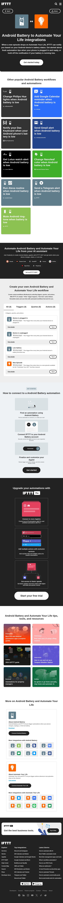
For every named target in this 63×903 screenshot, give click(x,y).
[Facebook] (19, 895)
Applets (4, 857)
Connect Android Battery (19, 733)
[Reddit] (45, 895)
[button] (60, 4)
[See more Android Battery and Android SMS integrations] (16, 753)
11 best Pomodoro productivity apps (49, 869)
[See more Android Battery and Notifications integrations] (31, 753)
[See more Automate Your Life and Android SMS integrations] (47, 805)
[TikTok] (41, 895)
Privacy (45, 890)
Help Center (5, 863)
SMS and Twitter (19, 866)
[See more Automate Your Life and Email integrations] (47, 798)
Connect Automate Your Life (20, 785)
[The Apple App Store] (25, 884)
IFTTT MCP (5, 860)
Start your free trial (31, 595)
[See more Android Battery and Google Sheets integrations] (31, 745)
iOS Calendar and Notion (21, 854)
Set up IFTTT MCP (31, 272)
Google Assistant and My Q (22, 860)
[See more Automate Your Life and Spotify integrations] (31, 805)
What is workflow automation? (48, 860)
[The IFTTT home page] (6, 3)
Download (12, 728)
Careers (20, 890)
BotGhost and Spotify (20, 863)
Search (4, 869)
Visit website (12, 780)
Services (4, 851)
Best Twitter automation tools (47, 854)
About (50, 890)
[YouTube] (32, 895)
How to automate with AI (46, 851)
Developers (13, 890)
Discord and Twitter (20, 878)
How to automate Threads (46, 872)
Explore (4, 847)
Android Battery (16, 35)
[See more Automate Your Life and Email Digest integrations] (31, 798)
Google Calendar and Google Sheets (25, 857)
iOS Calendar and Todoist (21, 872)
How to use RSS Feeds (45, 863)
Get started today (31, 62)
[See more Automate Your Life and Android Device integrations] (16, 805)
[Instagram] (28, 895)
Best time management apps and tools (50, 857)
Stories (4, 854)
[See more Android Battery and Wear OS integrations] (47, 745)
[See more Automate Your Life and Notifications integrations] (16, 798)
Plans (3, 872)
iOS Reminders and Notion (22, 869)
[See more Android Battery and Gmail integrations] (47, 753)
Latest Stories (44, 847)
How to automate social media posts (49, 875)
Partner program (29, 890)
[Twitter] (36, 895)
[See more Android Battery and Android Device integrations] (16, 745)
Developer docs (6, 875)
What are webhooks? (45, 866)
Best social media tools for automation (50, 878)
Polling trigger (18, 320)
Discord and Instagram (21, 851)
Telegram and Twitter (20, 875)
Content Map (5, 866)
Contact (38, 890)
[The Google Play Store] (37, 884)
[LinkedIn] (23, 895)
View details (11, 327)
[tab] (9, 307)
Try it (53, 327)
